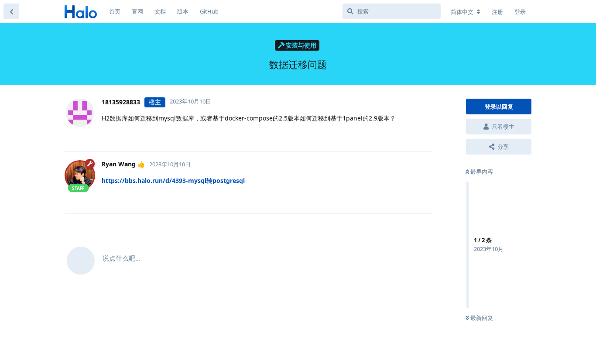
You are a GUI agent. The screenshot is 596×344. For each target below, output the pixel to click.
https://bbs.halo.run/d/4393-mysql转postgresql (173, 180)
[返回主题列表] (11, 11)
